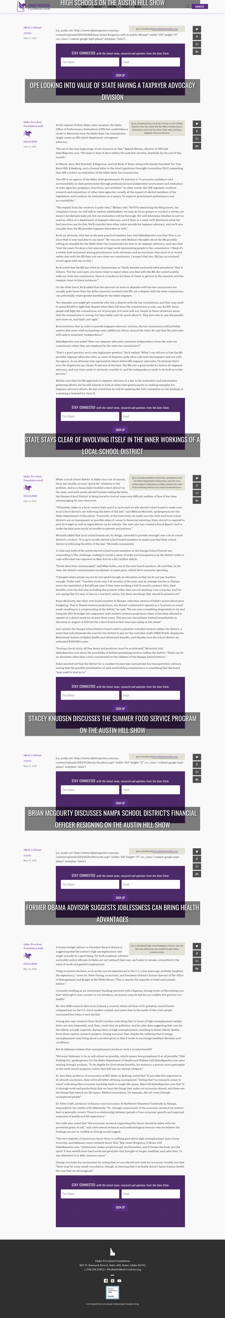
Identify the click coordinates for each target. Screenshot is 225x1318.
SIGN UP (120, 75)
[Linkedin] (197, 51)
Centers (112, 6)
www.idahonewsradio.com (165, 28)
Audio (27, 33)
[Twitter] (197, 29)
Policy (125, 6)
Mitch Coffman (33, 27)
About (84, 6)
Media (138, 6)
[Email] (197, 44)
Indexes (98, 6)
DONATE (199, 6)
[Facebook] (197, 37)
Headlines (30, 141)
